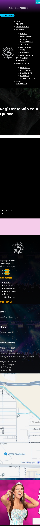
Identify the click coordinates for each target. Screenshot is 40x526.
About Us (20, 24)
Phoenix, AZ (25, 67)
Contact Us (21, 84)
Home (18, 21)
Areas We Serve (23, 63)
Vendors (20, 29)
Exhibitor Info (22, 26)
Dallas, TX (24, 76)
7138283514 (24, 8)
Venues (23, 34)
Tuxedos (24, 44)
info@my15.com (14, 8)
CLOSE (38, 2)
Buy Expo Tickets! (7, 15)
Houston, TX (26, 73)
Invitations (25, 47)
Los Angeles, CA (27, 70)
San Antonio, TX (27, 78)
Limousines (9, 288)
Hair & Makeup (26, 42)
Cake (22, 50)
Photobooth (10, 291)
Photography (26, 55)
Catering (24, 52)
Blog (18, 81)
